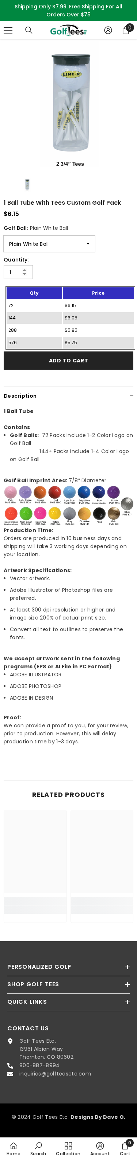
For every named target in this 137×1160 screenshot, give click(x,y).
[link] (35, 901)
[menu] (8, 30)
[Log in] (108, 30)
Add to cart (68, 360)
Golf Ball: (36, 228)
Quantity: (16, 259)
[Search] (28, 30)
